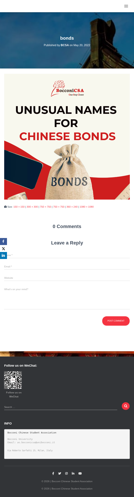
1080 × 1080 (87, 206)
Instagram (66, 474)
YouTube (80, 474)
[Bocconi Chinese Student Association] (14, 6)
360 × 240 (72, 206)
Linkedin (73, 474)
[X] (3, 248)
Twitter (60, 474)
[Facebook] (3, 241)
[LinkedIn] (3, 255)
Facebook (53, 474)
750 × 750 (45, 206)
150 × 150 (19, 206)
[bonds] (67, 136)
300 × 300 (32, 206)
